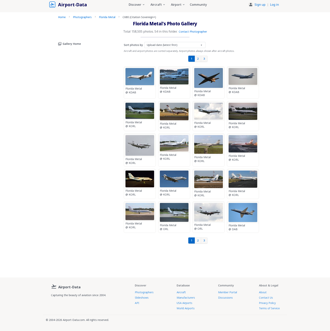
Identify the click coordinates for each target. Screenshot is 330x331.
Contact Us (266, 297)
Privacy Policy (267, 303)
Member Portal (227, 292)
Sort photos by (133, 45)
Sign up (260, 4)
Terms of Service (269, 308)
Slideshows (142, 297)
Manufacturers (186, 297)
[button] (263, 4)
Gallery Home (72, 44)
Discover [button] (135, 4)
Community (198, 4)
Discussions (225, 297)
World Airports (186, 308)
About (263, 292)
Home (62, 17)
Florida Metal (107, 17)
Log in (274, 4)
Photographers (82, 17)
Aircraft (181, 292)
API (137, 303)
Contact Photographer (193, 31)
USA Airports (184, 303)
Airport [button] (176, 4)
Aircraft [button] (156, 4)
